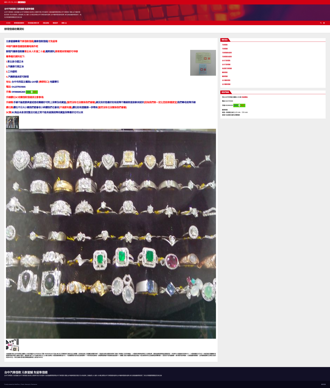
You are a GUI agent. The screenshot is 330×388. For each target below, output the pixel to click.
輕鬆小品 (64, 23)
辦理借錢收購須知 (19, 23)
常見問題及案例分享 (33, 23)
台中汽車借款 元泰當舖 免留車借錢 (19, 9)
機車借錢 (323, 384)
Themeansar (34, 384)
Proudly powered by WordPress (12, 384)
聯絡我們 (55, 23)
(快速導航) (244, 97)
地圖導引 (54, 81)
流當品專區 (46, 23)
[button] (321, 23)
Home (8, 23)
